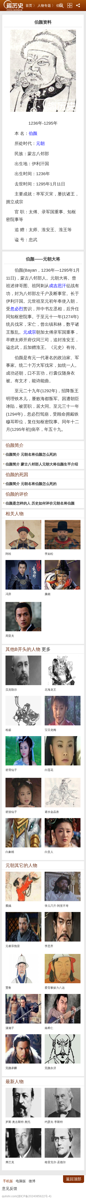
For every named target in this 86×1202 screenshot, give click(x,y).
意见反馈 (9, 1189)
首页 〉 (31, 5)
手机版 (8, 1181)
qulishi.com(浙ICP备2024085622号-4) (26, 1196)
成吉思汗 (57, 285)
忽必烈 (16, 308)
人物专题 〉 (46, 5)
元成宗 (29, 332)
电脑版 (21, 1181)
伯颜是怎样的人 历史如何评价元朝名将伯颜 (40, 503)
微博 (32, 1181)
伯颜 (33, 133)
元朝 (40, 143)
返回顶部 (73, 1179)
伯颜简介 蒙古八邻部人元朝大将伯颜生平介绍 (41, 464)
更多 (46, 649)
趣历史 (13, 5)
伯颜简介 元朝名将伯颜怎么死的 (31, 454)
